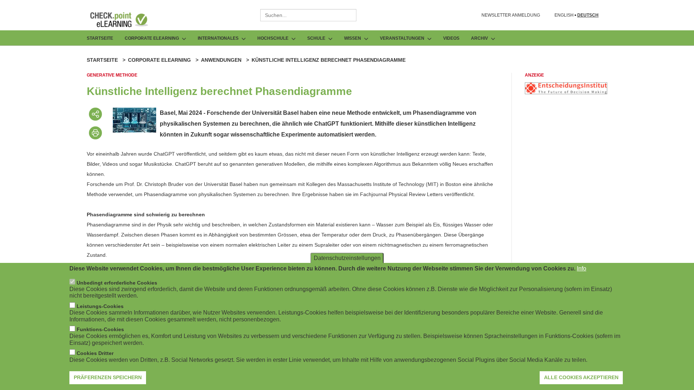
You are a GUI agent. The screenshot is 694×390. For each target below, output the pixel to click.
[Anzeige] (566, 92)
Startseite (100, 38)
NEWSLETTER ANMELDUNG (510, 15)
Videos (451, 38)
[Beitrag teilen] (95, 114)
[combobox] (308, 15)
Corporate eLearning (159, 60)
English (564, 15)
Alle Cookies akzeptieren (581, 377)
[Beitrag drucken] (95, 132)
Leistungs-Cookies (100, 306)
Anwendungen (221, 60)
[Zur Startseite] (124, 19)
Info (581, 268)
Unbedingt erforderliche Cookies (117, 283)
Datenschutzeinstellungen (347, 258)
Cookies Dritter (95, 353)
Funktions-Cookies (100, 330)
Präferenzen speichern (108, 377)
